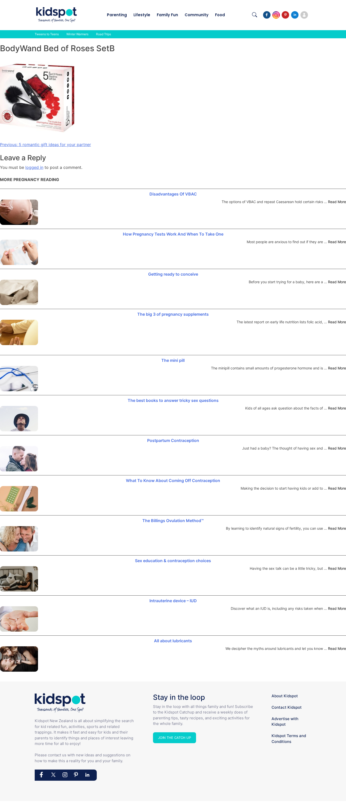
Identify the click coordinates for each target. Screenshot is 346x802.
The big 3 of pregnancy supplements (173, 314)
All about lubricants (173, 640)
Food (220, 14)
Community (196, 14)
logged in (34, 167)
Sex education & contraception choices (173, 560)
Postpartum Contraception (173, 440)
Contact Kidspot (287, 707)
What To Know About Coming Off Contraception (173, 480)
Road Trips (103, 34)
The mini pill (173, 360)
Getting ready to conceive (173, 274)
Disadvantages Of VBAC (173, 194)
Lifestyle (141, 14)
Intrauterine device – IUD (173, 600)
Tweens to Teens (47, 34)
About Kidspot (285, 695)
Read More (337, 202)
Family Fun (167, 14)
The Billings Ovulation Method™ (173, 520)
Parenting (117, 14)
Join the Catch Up (174, 738)
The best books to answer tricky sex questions (173, 400)
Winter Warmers (77, 34)
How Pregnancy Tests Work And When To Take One (173, 234)
